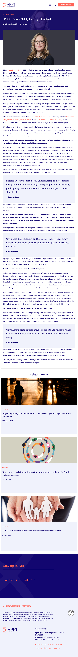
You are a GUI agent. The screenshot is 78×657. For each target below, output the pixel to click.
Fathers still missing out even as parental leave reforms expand (31, 530)
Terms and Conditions (54, 644)
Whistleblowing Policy (43, 648)
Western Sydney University (21, 120)
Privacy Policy (39, 644)
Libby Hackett (13, 70)
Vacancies (56, 648)
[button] (49, 4)
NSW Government (41, 117)
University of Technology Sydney (50, 120)
